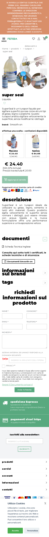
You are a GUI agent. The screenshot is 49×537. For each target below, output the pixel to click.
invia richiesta (24, 389)
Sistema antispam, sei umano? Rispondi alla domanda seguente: (22, 353)
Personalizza (32, 531)
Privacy (10, 366)
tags (7, 282)
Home (5, 49)
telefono (32, 322)
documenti (16, 238)
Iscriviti (24, 449)
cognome (32, 311)
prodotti (15, 49)
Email (5, 322)
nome (5, 311)
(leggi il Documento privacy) (17, 384)
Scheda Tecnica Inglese (17, 246)
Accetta (15, 531)
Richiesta (7, 332)
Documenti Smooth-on (19, 261)
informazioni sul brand (18, 272)
